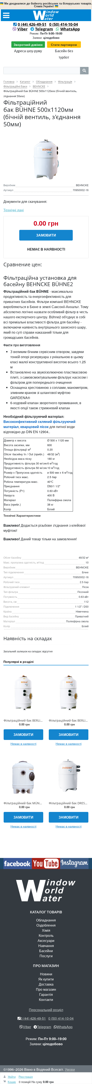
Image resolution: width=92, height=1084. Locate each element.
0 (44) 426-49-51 (32, 24)
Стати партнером (64, 44)
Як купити (46, 979)
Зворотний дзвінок (28, 44)
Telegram (44, 29)
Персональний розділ (46, 1009)
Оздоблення (46, 925)
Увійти (12, 1077)
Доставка (46, 984)
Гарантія (46, 994)
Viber (22, 29)
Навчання (46, 945)
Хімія (46, 930)
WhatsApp (70, 29)
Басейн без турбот (64, 54)
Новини (46, 974)
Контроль (46, 935)
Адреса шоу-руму (28, 50)
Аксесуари (46, 940)
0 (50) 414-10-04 (63, 24)
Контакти (46, 999)
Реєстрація (26, 1077)
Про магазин (46, 989)
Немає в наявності (46, 249)
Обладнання (46, 920)
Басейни (46, 950)
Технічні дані (13, 210)
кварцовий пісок (34, 426)
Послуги (46, 955)
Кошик (12, 1082)
